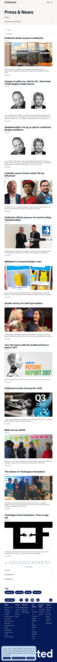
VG (32, 609)
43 (22, 563)
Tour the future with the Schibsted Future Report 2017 (27, 346)
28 (20, 562)
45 (29, 563)
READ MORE (8, 75)
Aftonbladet (34, 611)
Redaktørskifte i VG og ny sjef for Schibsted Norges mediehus (28, 128)
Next (31, 567)
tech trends (37, 592)
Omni (33, 636)
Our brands (34, 606)
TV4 (33, 614)
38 (6, 563)
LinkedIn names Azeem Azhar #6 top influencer (24, 174)
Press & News (41, 606)
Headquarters (47, 25)
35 (43, 562)
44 (25, 563)
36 (46, 562)
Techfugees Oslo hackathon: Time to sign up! (27, 516)
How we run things (9, 621)
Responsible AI (25, 607)
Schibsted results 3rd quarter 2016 (23, 388)
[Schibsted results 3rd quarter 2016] (28, 404)
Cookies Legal (10, 600)
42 (19, 563)
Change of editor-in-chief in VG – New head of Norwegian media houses (28, 82)
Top (51, 600)
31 (30, 562)
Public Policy (7, 623)
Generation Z (9, 592)
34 (39, 562)
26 (14, 562)
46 (32, 563)
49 (42, 563)
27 (17, 562)
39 (9, 563)
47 (35, 563)
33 (36, 562)
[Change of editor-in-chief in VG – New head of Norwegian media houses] (28, 100)
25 (10, 562)
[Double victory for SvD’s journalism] (28, 319)
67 (48, 563)
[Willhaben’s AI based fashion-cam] (28, 277)
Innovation (19, 592)
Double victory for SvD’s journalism (23, 303)
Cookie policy (30, 658)
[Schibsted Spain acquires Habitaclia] (28, 54)
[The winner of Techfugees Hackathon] (28, 488)
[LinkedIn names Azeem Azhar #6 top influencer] (28, 192)
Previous (27, 567)
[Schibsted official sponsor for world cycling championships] (28, 236)
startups (28, 592)
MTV (33, 623)
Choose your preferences (19, 658)
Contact (48, 605)
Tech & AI (25, 605)
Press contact (49, 607)
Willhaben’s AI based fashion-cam (23, 261)
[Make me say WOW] (28, 446)
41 (15, 563)
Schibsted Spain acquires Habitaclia (24, 38)
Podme (33, 638)
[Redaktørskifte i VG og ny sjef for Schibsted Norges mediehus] (28, 146)
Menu (49, 2)
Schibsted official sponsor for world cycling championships (28, 218)
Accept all (7, 658)
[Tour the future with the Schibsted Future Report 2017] (28, 364)
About (6, 605)
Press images (42, 609)
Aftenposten (35, 616)
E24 (33, 629)
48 (39, 563)
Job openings (18, 607)
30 (27, 562)
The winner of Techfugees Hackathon (25, 471)
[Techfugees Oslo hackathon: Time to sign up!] (28, 535)
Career (17, 605)
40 (12, 563)
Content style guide (9, 636)
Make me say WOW (15, 430)
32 (33, 562)
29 (23, 562)
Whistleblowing (8, 630)
